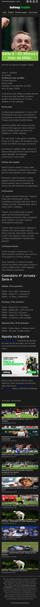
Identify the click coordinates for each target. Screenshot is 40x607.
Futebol (11, 12)
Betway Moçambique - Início (11, 1)
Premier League (21, 12)
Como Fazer (33, 12)
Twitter (29, 386)
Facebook (21, 386)
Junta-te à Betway (9, 340)
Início (4, 12)
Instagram (7, 388)
